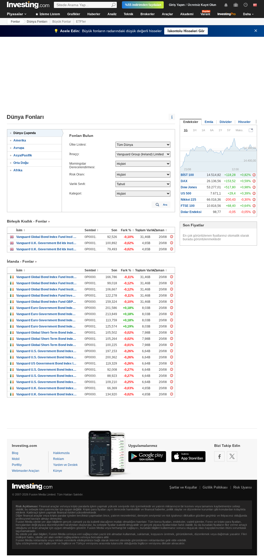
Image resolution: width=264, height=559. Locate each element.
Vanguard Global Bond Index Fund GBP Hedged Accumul (46, 302)
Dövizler (226, 122)
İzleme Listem (49, 14)
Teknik (128, 14)
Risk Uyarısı (242, 487)
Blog (15, 453)
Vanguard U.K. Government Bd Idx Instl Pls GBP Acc (46, 243)
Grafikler (73, 14)
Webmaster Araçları (25, 471)
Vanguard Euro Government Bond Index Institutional (46, 320)
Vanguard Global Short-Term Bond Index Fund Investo (46, 339)
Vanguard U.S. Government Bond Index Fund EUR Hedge (46, 376)
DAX (184, 181)
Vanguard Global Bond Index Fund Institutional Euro (46, 283)
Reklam (58, 459)
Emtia (209, 122)
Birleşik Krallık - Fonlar (27, 221)
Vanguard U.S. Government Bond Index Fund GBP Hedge (46, 382)
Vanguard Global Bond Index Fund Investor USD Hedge (46, 295)
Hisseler (244, 122)
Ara (165, 204)
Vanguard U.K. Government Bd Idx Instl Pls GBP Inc (46, 249)
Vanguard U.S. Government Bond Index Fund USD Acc (46, 357)
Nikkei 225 (188, 199)
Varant (205, 14)
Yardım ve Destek (65, 465)
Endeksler (190, 122)
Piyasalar (15, 14)
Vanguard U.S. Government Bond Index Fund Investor (46, 351)
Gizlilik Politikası (215, 487)
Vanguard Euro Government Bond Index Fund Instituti (46, 314)
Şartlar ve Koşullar (183, 487)
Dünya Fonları (37, 21)
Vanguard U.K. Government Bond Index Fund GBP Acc (46, 394)
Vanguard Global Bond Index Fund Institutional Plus (46, 289)
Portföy (17, 465)
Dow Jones (189, 187)
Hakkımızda (61, 453)
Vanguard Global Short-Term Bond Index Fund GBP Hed (46, 345)
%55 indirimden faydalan (143, 5)
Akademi (186, 14)
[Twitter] (232, 456)
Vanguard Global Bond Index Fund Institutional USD (46, 277)
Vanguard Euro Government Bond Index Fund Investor (46, 308)
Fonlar (15, 21)
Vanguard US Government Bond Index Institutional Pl (46, 363)
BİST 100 (187, 175)
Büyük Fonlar (61, 21)
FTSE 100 (188, 206)
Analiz (112, 14)
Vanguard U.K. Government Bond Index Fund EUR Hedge (46, 388)
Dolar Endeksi (191, 212)
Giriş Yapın (177, 5)
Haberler (93, 14)
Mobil (16, 459)
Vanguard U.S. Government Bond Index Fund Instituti (46, 369)
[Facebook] (219, 456)
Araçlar (167, 14)
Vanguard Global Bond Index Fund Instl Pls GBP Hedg (46, 237)
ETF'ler (81, 21)
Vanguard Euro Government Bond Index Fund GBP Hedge (46, 326)
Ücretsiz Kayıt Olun (202, 5)
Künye (57, 471)
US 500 (186, 193)
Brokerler (148, 14)
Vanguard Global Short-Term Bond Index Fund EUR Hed (46, 332)
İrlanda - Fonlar (20, 261)
